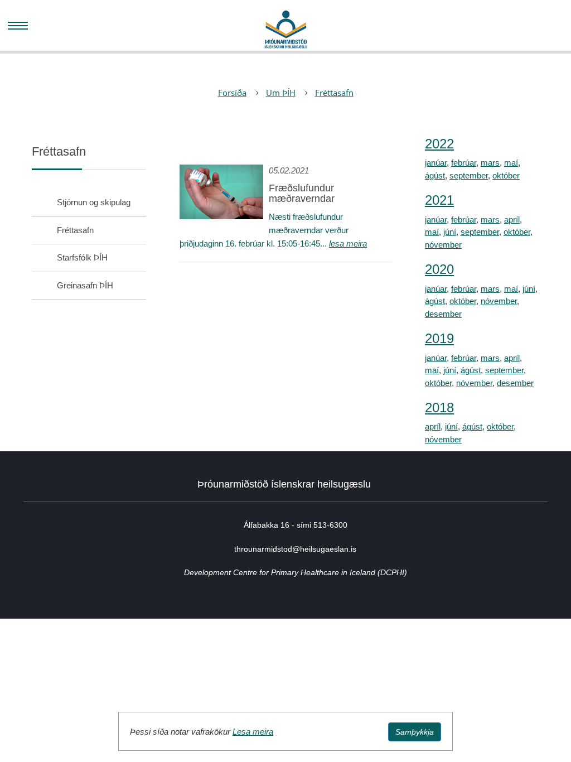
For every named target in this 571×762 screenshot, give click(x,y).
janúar (436, 162)
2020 (439, 269)
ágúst (435, 175)
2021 (439, 200)
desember (443, 314)
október (506, 175)
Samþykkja (414, 731)
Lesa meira (253, 731)
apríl (512, 219)
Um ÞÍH (281, 92)
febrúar (463, 162)
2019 (439, 338)
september (468, 175)
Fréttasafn (334, 92)
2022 (439, 143)
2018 (439, 407)
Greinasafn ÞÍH (85, 285)
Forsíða (232, 92)
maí (511, 162)
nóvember (443, 244)
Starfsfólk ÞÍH (82, 257)
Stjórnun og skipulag (93, 202)
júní (449, 232)
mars (490, 162)
